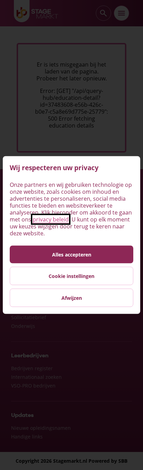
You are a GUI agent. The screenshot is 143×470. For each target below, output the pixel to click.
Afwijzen (71, 298)
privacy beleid (51, 219)
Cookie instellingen (71, 276)
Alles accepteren (71, 254)
